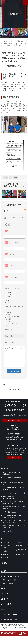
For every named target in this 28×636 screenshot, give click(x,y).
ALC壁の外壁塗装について (10, 512)
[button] (2, 33)
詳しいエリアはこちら (14, 457)
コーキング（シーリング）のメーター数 (14, 493)
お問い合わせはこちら (14, 420)
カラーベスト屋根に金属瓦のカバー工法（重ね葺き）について (14, 516)
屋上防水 (5, 558)
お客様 (5, 177)
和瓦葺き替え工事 (8, 531)
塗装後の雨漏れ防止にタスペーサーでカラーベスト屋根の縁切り (14, 497)
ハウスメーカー (20, 554)
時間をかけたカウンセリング (11, 580)
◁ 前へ (4, 385)
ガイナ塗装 (6, 542)
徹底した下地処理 (8, 583)
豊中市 (15, 177)
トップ (3, 41)
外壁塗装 (5, 551)
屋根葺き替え (20, 546)
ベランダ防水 (20, 542)
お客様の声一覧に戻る (14, 389)
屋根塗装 (5, 554)
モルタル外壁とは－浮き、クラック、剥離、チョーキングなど (14, 521)
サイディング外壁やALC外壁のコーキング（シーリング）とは (14, 483)
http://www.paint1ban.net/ (14, 439)
